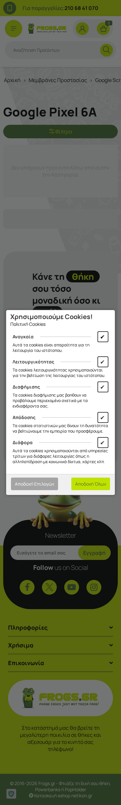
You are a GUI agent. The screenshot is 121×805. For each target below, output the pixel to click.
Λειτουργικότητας (33, 362)
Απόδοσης (24, 417)
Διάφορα (23, 442)
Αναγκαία (23, 337)
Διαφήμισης (26, 387)
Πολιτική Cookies (27, 324)
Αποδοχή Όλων (90, 484)
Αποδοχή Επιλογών (34, 484)
